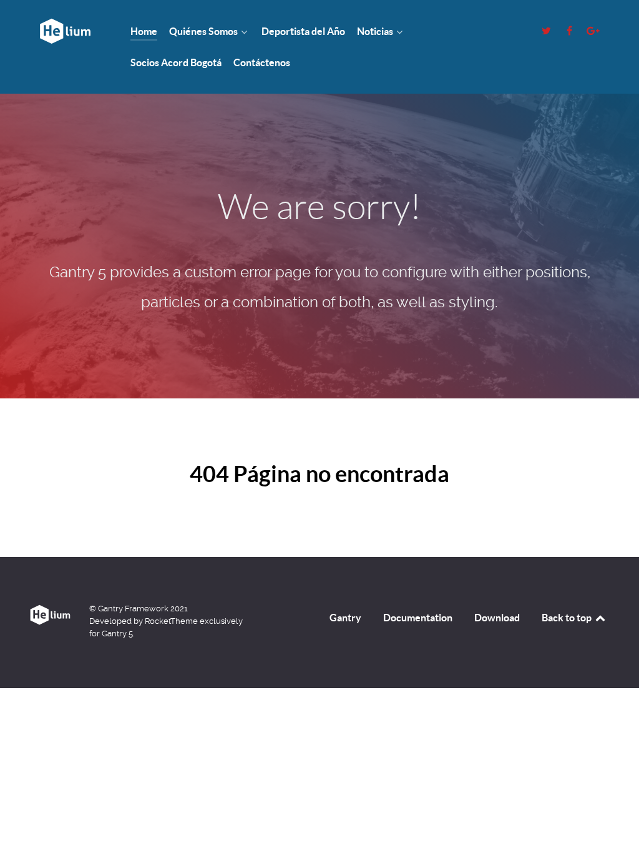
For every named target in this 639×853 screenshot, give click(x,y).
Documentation (417, 617)
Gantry (345, 617)
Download (497, 617)
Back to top (567, 617)
